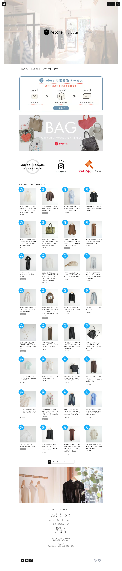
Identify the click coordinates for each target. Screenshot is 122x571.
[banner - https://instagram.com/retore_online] (61, 166)
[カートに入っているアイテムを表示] (118, 4)
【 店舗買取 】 (35, 69)
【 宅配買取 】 (24, 69)
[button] (111, 4)
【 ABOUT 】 (47, 69)
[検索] (4, 4)
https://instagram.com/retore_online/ (95, 560)
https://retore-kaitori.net (99, 560)
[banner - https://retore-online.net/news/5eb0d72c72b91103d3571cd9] (32, 166)
